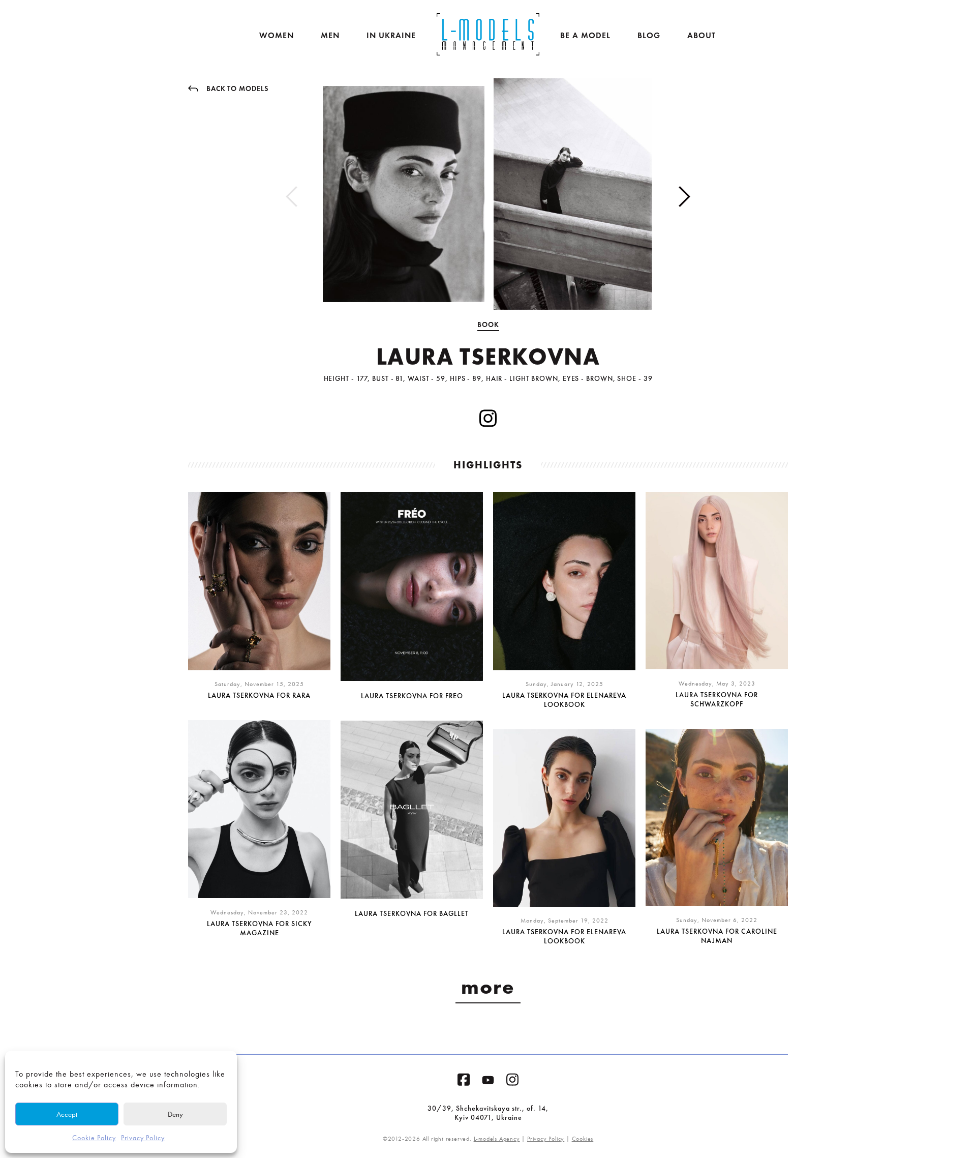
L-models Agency (497, 1138)
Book (488, 324)
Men (330, 35)
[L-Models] (488, 34)
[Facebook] (464, 1082)
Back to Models (237, 88)
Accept (66, 1114)
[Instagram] (512, 1082)
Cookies (583, 1138)
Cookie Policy (94, 1138)
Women (276, 35)
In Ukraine (391, 35)
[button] (684, 196)
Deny (175, 1114)
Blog (648, 35)
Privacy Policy (143, 1138)
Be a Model (585, 35)
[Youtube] (488, 1082)
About (701, 35)
